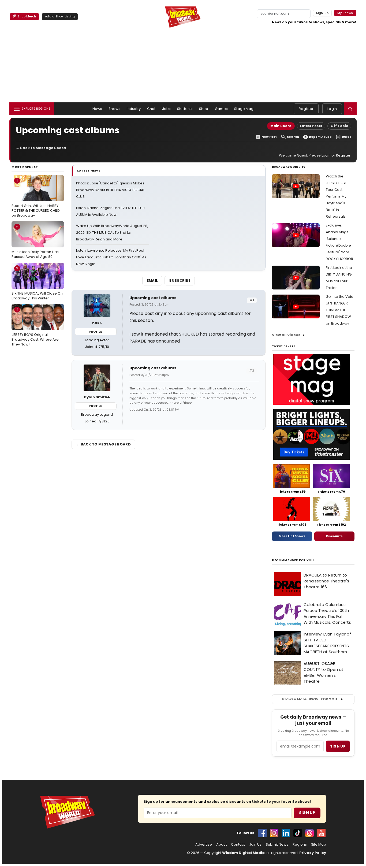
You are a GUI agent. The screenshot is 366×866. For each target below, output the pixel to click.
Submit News (277, 844)
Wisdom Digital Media (243, 852)
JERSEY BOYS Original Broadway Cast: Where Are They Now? (35, 327)
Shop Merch (27, 16)
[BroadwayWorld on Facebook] (262, 833)
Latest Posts (311, 126)
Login (332, 108)
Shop (203, 108)
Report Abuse (320, 137)
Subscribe (179, 280)
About (221, 844)
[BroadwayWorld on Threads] (309, 833)
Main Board (281, 126)
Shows (114, 108)
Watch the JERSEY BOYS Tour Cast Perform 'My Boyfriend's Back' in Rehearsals (337, 196)
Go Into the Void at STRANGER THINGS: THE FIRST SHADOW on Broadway (339, 310)
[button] (350, 108)
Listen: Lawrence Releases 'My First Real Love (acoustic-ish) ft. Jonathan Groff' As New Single (111, 257)
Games (221, 108)
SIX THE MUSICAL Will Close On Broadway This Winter (37, 283)
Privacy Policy (312, 852)
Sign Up (307, 812)
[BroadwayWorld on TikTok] (297, 833)
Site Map (318, 844)
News (97, 108)
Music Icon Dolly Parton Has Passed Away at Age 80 (35, 241)
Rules (346, 137)
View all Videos (286, 334)
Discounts (334, 536)
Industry (134, 108)
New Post (269, 137)
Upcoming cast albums (152, 297)
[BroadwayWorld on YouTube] (321, 833)
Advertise (203, 844)
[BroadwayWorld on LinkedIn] (286, 833)
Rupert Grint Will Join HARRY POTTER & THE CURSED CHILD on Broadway (36, 198)
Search (293, 137)
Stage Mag (243, 108)
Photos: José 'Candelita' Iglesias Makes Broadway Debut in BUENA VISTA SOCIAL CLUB (110, 190)
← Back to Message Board (41, 147)
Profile (95, 331)
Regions (300, 844)
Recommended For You (293, 560)
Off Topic (339, 126)
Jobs (166, 108)
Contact (238, 844)
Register (306, 108)
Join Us (255, 844)
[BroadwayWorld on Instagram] (274, 833)
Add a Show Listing (60, 16)
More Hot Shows (292, 536)
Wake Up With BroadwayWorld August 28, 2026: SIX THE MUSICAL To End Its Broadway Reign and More (112, 232)
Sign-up (322, 13)
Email (152, 280)
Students (185, 108)
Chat (151, 108)
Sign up (338, 746)
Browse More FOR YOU (309, 699)
